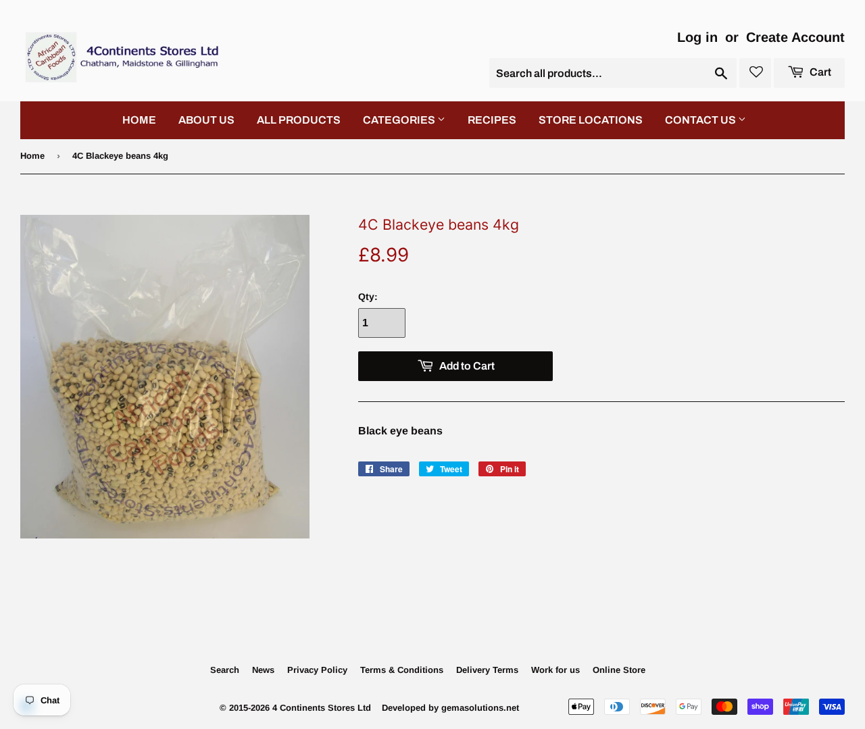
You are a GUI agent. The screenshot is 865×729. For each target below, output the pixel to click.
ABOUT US (206, 120)
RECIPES (492, 120)
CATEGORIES (400, 120)
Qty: (368, 296)
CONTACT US (701, 120)
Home (32, 156)
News (263, 670)
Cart (819, 72)
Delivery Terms (487, 670)
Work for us (555, 670)
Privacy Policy (317, 670)
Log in (697, 37)
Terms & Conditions (401, 670)
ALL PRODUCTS (299, 120)
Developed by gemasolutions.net (450, 708)
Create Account (795, 37)
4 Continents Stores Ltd (321, 708)
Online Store (619, 670)
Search (224, 670)
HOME (139, 120)
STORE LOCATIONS (591, 120)
